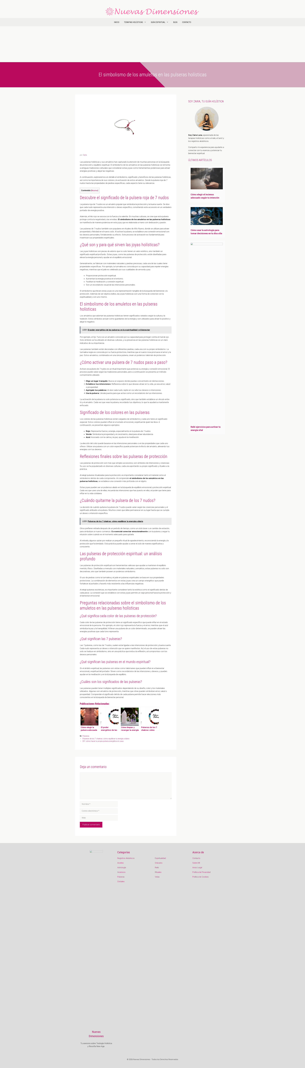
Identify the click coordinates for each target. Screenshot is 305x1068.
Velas (157, 877)
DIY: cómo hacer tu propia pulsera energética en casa (103, 741)
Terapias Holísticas (133, 22)
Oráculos (158, 863)
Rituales (158, 872)
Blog (175, 22)
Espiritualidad (160, 858)
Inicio (116, 22)
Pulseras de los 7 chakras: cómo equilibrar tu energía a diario (106, 739)
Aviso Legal (197, 867)
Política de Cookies (200, 877)
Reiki (157, 867)
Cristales (121, 881)
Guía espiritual (158, 22)
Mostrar (95, 191)
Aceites (120, 863)
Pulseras (86, 736)
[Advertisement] (152, 44)
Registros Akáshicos (126, 858)
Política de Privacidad (201, 872)
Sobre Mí (196, 863)
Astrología (121, 867)
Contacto (186, 22)
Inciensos (121, 872)
